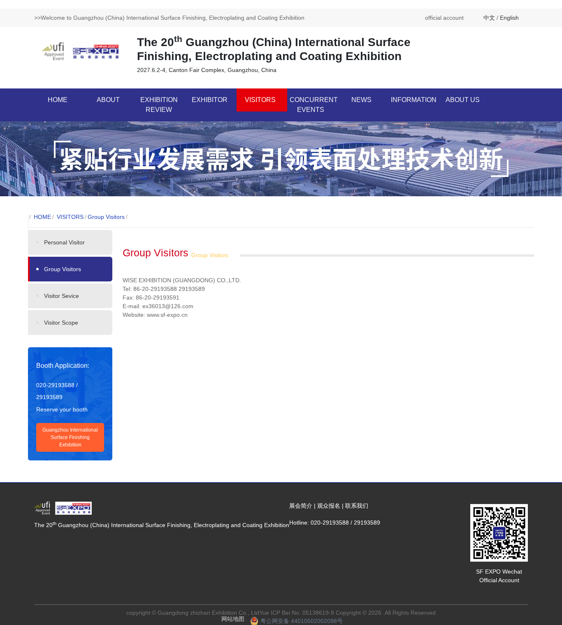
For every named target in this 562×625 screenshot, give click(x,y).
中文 (489, 17)
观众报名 (328, 505)
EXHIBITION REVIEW (159, 104)
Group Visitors (106, 217)
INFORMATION (414, 99)
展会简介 (300, 505)
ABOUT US (463, 99)
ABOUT (108, 99)
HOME (57, 99)
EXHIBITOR (210, 99)
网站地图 (232, 619)
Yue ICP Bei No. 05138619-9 (296, 612)
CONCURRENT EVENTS (314, 104)
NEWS (361, 99)
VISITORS (260, 99)
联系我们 (356, 505)
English (509, 17)
